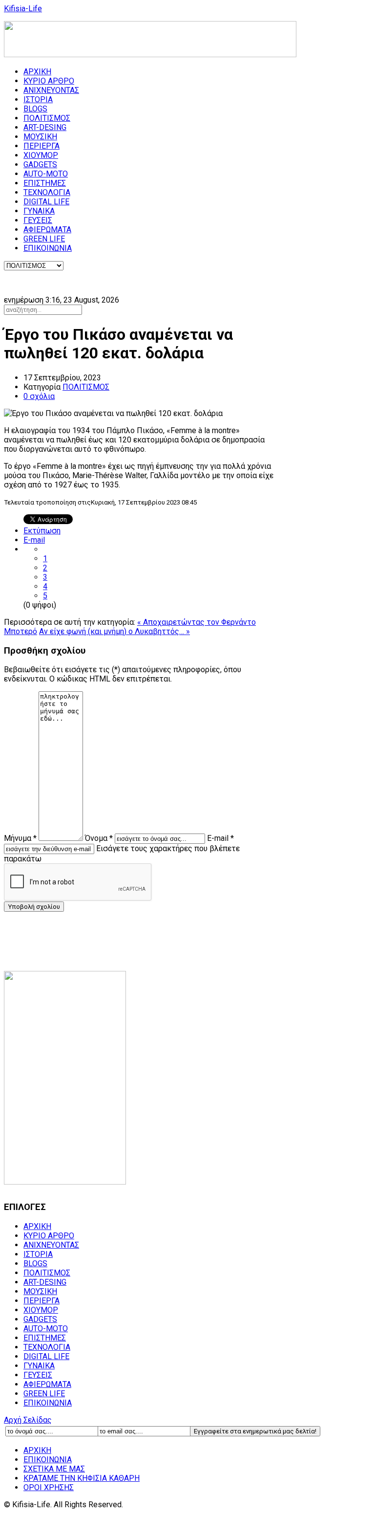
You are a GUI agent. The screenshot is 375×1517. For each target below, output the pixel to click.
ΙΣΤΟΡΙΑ (38, 99)
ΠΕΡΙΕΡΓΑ (41, 146)
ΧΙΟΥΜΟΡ (40, 155)
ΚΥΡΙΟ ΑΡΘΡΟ (48, 81)
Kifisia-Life (23, 8)
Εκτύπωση (42, 530)
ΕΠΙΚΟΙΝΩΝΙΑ (47, 248)
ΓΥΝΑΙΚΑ (39, 211)
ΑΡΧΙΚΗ (37, 71)
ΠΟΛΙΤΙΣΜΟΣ (46, 118)
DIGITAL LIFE (46, 201)
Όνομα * (99, 838)
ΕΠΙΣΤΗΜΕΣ (44, 183)
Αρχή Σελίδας (28, 1420)
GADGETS (40, 164)
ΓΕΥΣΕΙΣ (37, 220)
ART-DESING (44, 127)
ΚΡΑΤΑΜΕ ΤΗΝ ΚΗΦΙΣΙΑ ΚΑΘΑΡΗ (81, 1478)
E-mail (34, 540)
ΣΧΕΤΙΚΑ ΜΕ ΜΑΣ (54, 1468)
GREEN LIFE (44, 238)
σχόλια (39, 396)
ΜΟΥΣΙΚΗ (40, 136)
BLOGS (35, 108)
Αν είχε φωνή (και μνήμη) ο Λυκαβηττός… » (114, 631)
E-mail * (220, 838)
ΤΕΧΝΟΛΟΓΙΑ (46, 192)
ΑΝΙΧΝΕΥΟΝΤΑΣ (51, 90)
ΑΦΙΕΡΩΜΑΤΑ (47, 229)
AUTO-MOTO (45, 173)
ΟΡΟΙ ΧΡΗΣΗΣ (48, 1487)
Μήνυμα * (20, 838)
